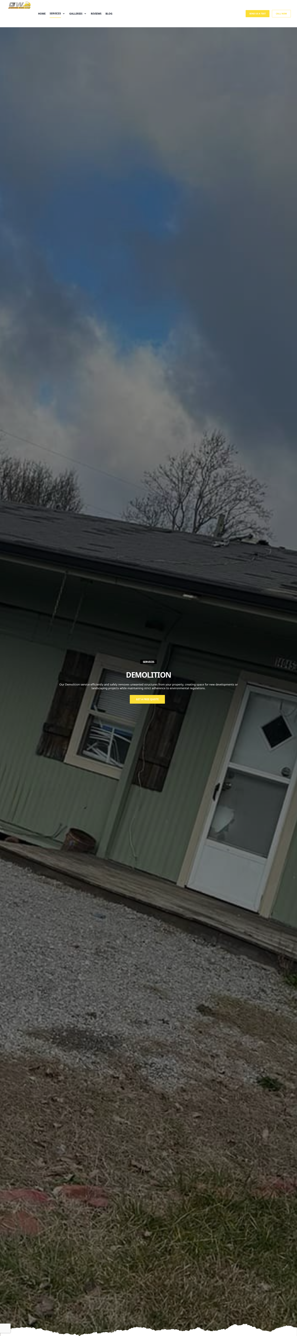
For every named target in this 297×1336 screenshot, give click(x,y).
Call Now (281, 13)
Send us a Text (257, 13)
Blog (108, 13)
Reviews (96, 13)
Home (42, 13)
